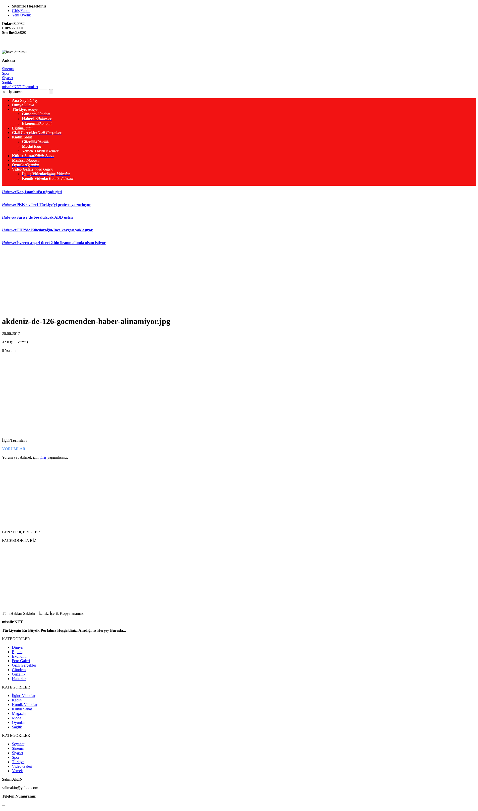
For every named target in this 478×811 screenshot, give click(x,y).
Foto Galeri (21, 661)
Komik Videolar (24, 704)
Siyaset (7, 78)
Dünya (17, 647)
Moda (16, 718)
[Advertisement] (60, 42)
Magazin (19, 713)
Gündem (19, 670)
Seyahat (18, 744)
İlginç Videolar (23, 695)
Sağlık (7, 82)
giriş (43, 457)
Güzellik (18, 674)
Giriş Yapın (21, 10)
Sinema (8, 69)
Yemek (17, 771)
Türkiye (18, 762)
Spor (5, 73)
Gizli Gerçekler (24, 665)
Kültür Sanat (22, 709)
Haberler (19, 679)
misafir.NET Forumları (20, 87)
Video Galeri (22, 766)
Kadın (17, 700)
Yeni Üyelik (21, 15)
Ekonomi (19, 656)
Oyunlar (18, 722)
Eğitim (17, 652)
